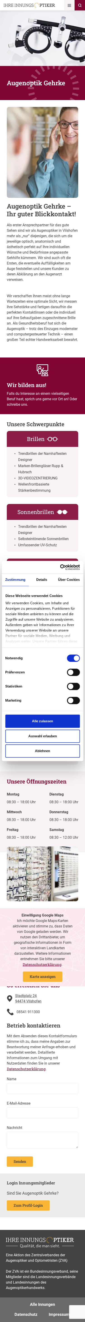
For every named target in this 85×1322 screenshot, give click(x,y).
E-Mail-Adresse (18, 1103)
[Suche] (80, 5)
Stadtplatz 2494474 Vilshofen (28, 998)
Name (11, 1079)
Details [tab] (41, 580)
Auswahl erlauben (42, 736)
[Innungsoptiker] (29, 5)
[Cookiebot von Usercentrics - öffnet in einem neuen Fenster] (60, 567)
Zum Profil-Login (28, 1205)
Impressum (59, 1314)
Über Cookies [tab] (69, 580)
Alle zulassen (42, 721)
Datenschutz (26, 1314)
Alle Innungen (42, 1304)
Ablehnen (42, 751)
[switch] (73, 672)
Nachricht (14, 1128)
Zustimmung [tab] (15, 580)
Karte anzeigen (43, 976)
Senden (20, 1161)
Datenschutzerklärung (42, 964)
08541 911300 (28, 1012)
